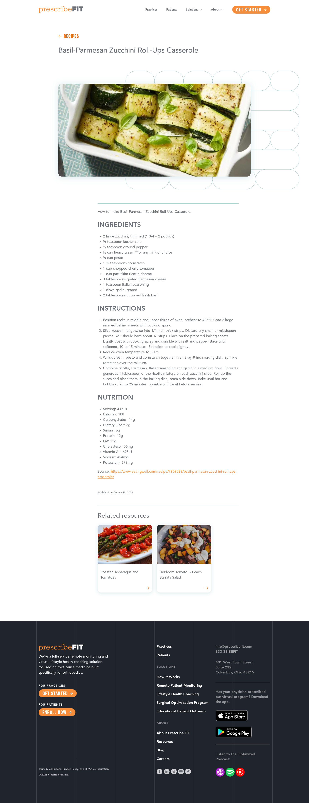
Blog (160, 750)
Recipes (71, 36)
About (215, 9)
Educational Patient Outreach (181, 711)
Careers (163, 759)
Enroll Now (54, 712)
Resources (165, 742)
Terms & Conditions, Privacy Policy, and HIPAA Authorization (74, 769)
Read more (125, 559)
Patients (171, 9)
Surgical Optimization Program (182, 703)
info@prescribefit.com (234, 647)
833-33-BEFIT (227, 652)
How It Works (168, 677)
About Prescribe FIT (173, 733)
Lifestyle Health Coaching (178, 694)
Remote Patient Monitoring (179, 686)
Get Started (248, 10)
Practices (151, 9)
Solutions (192, 9)
